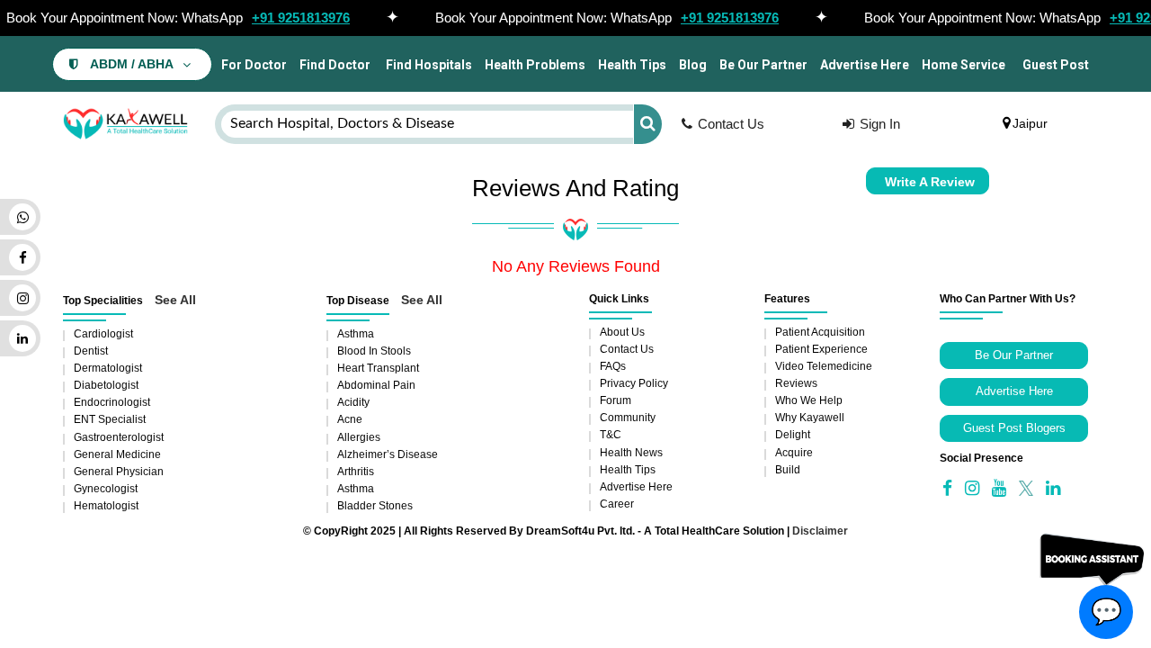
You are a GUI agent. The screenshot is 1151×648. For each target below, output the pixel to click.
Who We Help (809, 400)
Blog (693, 65)
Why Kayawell (809, 417)
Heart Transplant (378, 368)
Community (628, 417)
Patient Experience (821, 349)
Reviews (796, 383)
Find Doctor (334, 65)
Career (617, 504)
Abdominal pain (376, 385)
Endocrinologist (112, 402)
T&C (610, 434)
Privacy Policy (634, 383)
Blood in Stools (374, 351)
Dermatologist (108, 368)
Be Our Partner (763, 65)
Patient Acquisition (820, 332)
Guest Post (1055, 65)
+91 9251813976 (301, 17)
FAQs (613, 366)
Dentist (91, 351)
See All (175, 299)
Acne (349, 419)
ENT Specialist (110, 419)
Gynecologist (106, 488)
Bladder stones (375, 506)
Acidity (353, 402)
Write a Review (930, 182)
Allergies (358, 437)
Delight (792, 434)
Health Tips (632, 65)
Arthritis (355, 471)
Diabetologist (106, 385)
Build (787, 470)
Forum (615, 400)
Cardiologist (103, 334)
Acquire (794, 452)
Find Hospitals (427, 65)
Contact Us (731, 123)
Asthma (355, 334)
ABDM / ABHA (132, 64)
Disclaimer (820, 531)
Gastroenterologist (119, 437)
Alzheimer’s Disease (387, 454)
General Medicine (117, 454)
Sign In (880, 123)
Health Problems (535, 65)
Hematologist (106, 506)
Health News (631, 452)
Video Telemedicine (823, 366)
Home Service (963, 65)
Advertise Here (864, 65)
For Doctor (253, 65)
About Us (622, 332)
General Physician (119, 471)
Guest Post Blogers (1014, 428)
